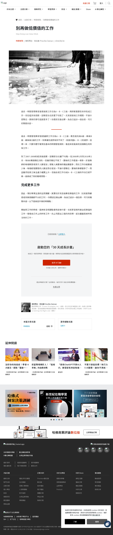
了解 (75, 521)
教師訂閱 (40, 500)
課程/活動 (79, 478)
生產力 (62, 325)
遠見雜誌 (35, 516)
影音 (5, 493)
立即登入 (61, 234)
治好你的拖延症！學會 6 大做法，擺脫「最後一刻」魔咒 (17, 366)
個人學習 (7, 489)
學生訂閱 (40, 497)
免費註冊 (56, 287)
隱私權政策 (7, 466)
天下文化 (13, 519)
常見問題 (98, 482)
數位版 (39, 482)
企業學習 (59, 486)
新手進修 (22, 493)
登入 (101, 3)
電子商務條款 (22, 466)
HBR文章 (79, 489)
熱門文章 (7, 482)
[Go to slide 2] (54, 419)
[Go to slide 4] (59, 419)
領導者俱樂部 (61, 482)
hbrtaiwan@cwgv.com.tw (41, 529)
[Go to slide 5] (61, 419)
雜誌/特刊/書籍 (24, 478)
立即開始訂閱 (91, 432)
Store (88, 9)
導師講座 (22, 500)
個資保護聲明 (22, 462)
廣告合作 (34, 466)
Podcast (59, 489)
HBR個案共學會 (9, 452)
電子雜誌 (40, 489)
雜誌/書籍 (79, 486)
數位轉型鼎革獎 (24, 452)
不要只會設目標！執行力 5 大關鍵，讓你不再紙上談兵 (96, 366)
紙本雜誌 (40, 486)
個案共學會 (60, 478)
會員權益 (98, 486)
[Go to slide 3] (56, 419)
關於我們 (7, 462)
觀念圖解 (7, 500)
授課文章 (98, 489)
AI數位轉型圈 (8, 455)
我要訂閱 (86, 3)
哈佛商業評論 (8, 516)
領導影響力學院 (25, 519)
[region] (56, 403)
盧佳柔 (60, 372)
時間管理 (19, 40)
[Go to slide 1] (51, 419)
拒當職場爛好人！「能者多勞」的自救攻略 (43, 366)
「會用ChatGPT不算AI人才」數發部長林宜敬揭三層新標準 (69, 366)
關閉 (97, 521)
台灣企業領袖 (24, 497)
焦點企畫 (7, 504)
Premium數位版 (43, 478)
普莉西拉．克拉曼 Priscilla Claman (39, 40)
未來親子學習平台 (22, 516)
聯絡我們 (98, 478)
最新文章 (7, 478)
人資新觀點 (23, 489)
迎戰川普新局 (24, 486)
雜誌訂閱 (79, 482)
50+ (5, 519)
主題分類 (7, 486)
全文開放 (22, 482)
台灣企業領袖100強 (26, 455)
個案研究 (7, 497)
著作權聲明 (35, 462)
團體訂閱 (40, 493)
